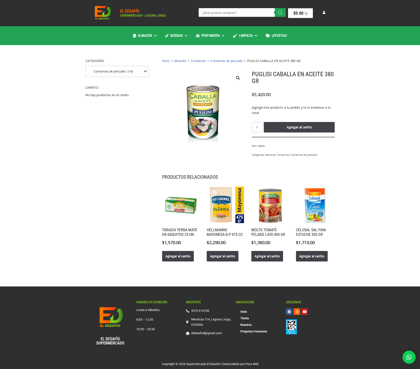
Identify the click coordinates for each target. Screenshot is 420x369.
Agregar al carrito (299, 127)
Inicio (166, 61)
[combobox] (117, 71)
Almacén (144, 36)
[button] (238, 78)
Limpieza (245, 36)
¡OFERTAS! (278, 36)
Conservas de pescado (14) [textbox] (117, 71)
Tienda (244, 318)
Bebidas (176, 36)
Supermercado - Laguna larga (143, 16)
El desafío (129, 11)
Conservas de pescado (226, 61)
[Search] (280, 12)
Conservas (198, 61)
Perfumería (210, 36)
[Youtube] (304, 311)
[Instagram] (297, 311)
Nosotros (246, 325)
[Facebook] (289, 311)
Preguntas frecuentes (253, 331)
